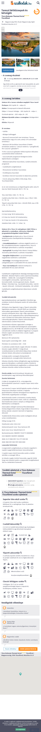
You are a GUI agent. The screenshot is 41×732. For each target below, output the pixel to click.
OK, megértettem (20, 729)
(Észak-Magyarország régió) (26, 22)
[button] (20, 674)
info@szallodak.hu (16, 485)
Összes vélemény (10, 649)
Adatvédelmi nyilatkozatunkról (20, 724)
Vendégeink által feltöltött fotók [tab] (27, 70)
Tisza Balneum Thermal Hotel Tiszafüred (12, 17)
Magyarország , (11, 22)
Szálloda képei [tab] (8, 70)
